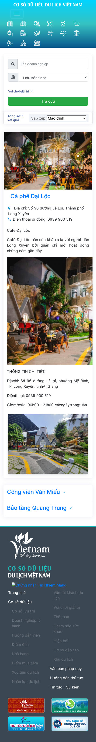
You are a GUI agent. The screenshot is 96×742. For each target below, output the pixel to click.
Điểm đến (20, 644)
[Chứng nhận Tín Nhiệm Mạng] (50, 585)
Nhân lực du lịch (26, 681)
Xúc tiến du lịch (25, 672)
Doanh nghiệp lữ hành (26, 623)
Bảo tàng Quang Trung (37, 507)
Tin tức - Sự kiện (64, 687)
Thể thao (61, 616)
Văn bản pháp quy (66, 668)
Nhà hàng (20, 653)
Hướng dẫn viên (26, 635)
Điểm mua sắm (25, 663)
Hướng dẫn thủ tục (66, 677)
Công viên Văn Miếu (33, 491)
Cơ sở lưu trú (23, 611)
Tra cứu (48, 101)
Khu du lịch (63, 659)
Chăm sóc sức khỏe (66, 629)
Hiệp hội (61, 640)
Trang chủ (17, 592)
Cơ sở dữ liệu (20, 601)
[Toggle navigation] (17, 14)
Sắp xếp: (39, 118)
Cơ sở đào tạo (66, 650)
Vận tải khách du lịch (68, 595)
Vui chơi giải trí (19, 91)
